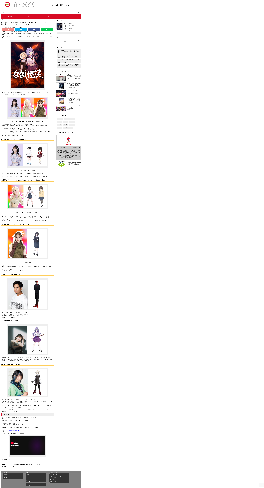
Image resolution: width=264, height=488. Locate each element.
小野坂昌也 (72, 121)
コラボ (28, 481)
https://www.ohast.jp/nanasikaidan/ (12, 430)
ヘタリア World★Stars (68, 127)
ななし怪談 (13, 464)
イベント (29, 477)
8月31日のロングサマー (69, 119)
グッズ (28, 479)
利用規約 (52, 479)
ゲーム (28, 483)
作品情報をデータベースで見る (64, 32)
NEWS (28, 16)
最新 (28, 474)
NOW (57, 74)
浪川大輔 (59, 124)
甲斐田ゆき (72, 124)
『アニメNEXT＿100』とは (55, 476)
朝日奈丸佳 (22, 464)
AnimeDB (10, 16)
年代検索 (6, 477)
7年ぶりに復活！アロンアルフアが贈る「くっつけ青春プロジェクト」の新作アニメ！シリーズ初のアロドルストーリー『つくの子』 (68, 61)
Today (61, 74)
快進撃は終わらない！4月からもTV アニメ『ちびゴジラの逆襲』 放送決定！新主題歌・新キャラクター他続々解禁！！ (68, 51)
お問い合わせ (53, 481)
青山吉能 (34, 464)
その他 (28, 485)
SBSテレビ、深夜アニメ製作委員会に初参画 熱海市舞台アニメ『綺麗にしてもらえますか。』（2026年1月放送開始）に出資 (68, 56)
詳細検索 (6, 474)
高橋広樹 (65, 124)
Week (64, 74)
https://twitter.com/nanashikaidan (12, 431)
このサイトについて (46, 16)
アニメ (12, 466)
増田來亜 (18, 464)
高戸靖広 (65, 121)
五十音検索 (6, 476)
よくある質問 (53, 477)
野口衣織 (30, 464)
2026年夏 (59, 121)
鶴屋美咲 (39, 464)
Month (68, 74)
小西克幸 (59, 127)
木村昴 (26, 464)
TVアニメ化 (60, 119)
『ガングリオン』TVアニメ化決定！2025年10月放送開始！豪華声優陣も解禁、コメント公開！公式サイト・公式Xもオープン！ (68, 65)
